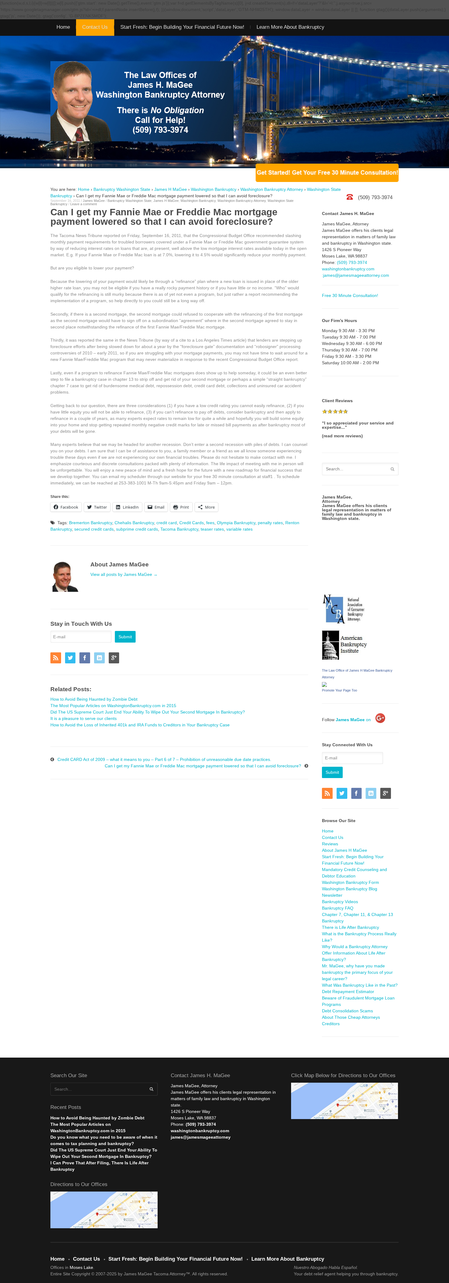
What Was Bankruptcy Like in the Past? (360, 985)
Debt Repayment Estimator (348, 991)
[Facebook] (86, 658)
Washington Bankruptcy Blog (349, 888)
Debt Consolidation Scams (347, 1010)
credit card (166, 522)
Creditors (331, 1023)
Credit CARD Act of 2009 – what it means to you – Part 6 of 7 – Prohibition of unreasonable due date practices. (164, 759)
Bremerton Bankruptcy (90, 522)
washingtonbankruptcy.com (348, 268)
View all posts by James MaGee (124, 574)
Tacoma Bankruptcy (179, 529)
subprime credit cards (137, 529)
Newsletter (332, 895)
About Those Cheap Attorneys (351, 1017)
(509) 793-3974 (352, 262)
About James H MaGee (344, 850)
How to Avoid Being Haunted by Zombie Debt (97, 1117)
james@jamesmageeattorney (201, 1137)
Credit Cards (191, 522)
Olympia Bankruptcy (236, 522)
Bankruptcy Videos (340, 901)
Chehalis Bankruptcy (134, 522)
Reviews (330, 843)
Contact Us (95, 27)
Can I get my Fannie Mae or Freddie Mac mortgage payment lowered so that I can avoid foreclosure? (203, 765)
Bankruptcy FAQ (337, 908)
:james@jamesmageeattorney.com (355, 275)
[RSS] (57, 658)
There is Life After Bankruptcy (350, 927)
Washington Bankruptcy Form (350, 882)
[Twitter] (71, 658)
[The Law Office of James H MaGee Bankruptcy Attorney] (324, 683)
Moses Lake (81, 1267)
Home (63, 27)
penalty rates (270, 522)
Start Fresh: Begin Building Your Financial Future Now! (182, 27)
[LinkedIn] (101, 658)
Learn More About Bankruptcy (290, 27)
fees (210, 522)
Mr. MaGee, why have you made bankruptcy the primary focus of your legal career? (357, 972)
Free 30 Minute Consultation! (350, 295)
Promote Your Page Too (339, 690)
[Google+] (115, 658)
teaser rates (212, 529)
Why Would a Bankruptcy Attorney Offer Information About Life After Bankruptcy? (355, 953)
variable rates (239, 529)
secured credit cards (94, 529)
